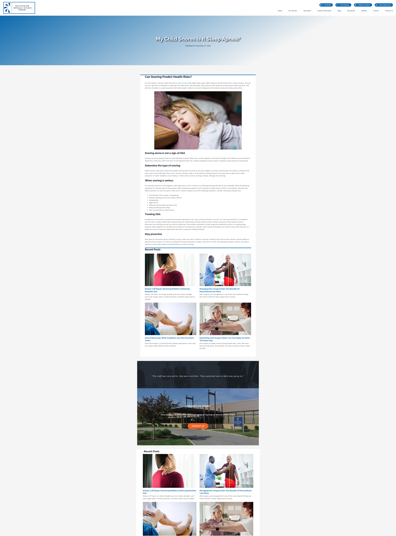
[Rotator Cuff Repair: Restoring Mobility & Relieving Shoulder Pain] (170, 270)
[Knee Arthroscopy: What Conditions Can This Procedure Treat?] (170, 319)
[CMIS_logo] (19, 3)
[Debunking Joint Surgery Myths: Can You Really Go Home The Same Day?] (225, 319)
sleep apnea (170, 173)
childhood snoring (174, 239)
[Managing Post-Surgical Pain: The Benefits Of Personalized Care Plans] (225, 270)
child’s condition (192, 186)
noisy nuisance (182, 83)
